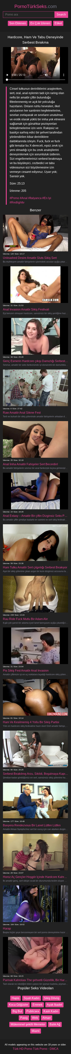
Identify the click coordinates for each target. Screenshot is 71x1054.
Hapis (15, 998)
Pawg (24, 1017)
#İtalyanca (35, 198)
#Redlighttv (17, 202)
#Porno (14, 198)
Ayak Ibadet (54, 1004)
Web (35, 1017)
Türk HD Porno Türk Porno (30, 1048)
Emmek (37, 1004)
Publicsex (32, 1011)
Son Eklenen (17, 23)
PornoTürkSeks (35, 6)
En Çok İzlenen (40, 23)
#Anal (23, 198)
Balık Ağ (55, 1024)
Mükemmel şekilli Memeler (28, 1024)
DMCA (54, 1048)
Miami (36, 1030)
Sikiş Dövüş (51, 998)
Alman (46, 1017)
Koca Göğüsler (18, 1004)
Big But (17, 1011)
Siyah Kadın (32, 998)
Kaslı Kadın (51, 1011)
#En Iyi (46, 198)
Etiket (58, 23)
